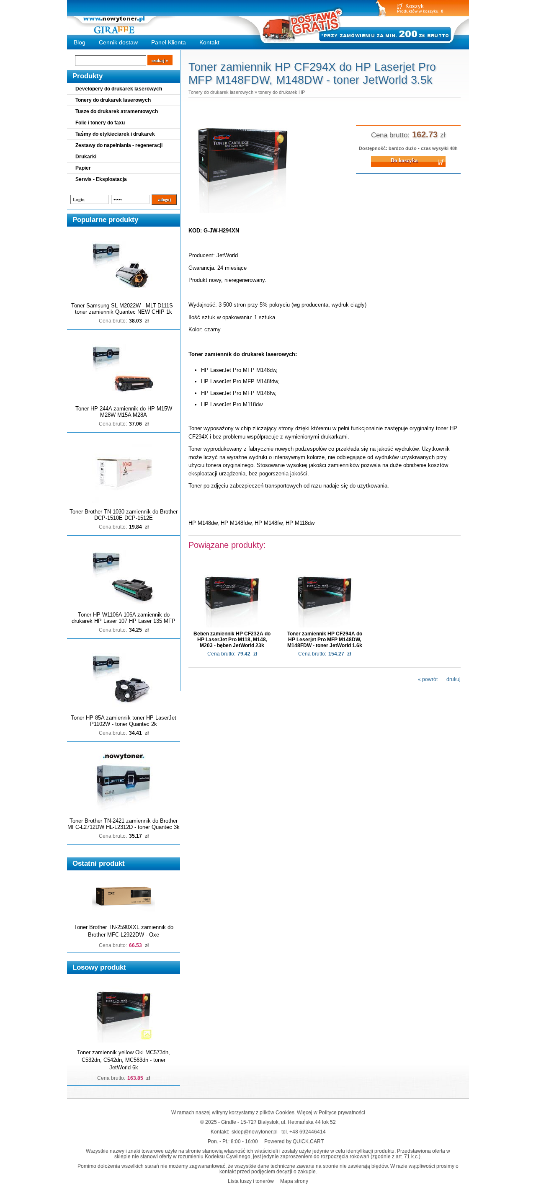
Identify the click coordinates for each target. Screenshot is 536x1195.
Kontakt (209, 42)
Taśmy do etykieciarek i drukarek (115, 134)
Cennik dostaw (118, 42)
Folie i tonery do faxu (100, 123)
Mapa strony (294, 1181)
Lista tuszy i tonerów (251, 1181)
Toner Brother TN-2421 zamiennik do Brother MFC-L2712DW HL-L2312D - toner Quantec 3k (123, 824)
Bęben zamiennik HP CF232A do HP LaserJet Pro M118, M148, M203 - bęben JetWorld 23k (232, 639)
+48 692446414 (307, 1131)
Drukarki (85, 157)
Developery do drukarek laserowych (118, 89)
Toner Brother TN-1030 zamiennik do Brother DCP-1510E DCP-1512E (124, 514)
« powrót (428, 679)
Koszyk (414, 6)
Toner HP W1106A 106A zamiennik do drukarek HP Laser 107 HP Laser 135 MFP (123, 618)
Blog (79, 42)
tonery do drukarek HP (281, 92)
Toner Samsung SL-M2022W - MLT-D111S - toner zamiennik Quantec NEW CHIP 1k (123, 308)
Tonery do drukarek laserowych (113, 100)
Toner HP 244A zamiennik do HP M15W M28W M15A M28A (123, 411)
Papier (83, 168)
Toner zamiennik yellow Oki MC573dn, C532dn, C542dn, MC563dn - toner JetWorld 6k (123, 1060)
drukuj (453, 679)
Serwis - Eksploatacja (101, 179)
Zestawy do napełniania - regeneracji (118, 145)
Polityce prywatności (342, 1112)
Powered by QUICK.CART (294, 1141)
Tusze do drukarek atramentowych (116, 111)
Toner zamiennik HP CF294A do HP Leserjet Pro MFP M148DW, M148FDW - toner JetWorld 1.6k (324, 639)
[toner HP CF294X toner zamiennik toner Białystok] (242, 213)
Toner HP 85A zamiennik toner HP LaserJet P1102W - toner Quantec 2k (123, 721)
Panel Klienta (168, 42)
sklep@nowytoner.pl (255, 1131)
